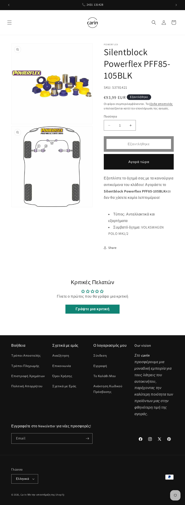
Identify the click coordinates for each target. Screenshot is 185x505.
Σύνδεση (100, 355)
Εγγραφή (100, 366)
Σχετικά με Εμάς (64, 386)
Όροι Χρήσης (62, 376)
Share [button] (112, 248)
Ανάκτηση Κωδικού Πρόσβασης (108, 389)
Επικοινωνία (61, 366)
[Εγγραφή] (87, 438)
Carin (24, 494)
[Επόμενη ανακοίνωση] (176, 5)
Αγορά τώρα (138, 162)
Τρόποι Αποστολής (26, 355)
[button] (9, 22)
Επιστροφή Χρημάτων (28, 376)
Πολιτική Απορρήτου (27, 386)
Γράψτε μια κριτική (93, 309)
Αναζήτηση (60, 355)
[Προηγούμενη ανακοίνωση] (9, 5)
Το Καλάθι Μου (104, 376)
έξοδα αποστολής (161, 104)
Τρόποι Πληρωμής (25, 366)
